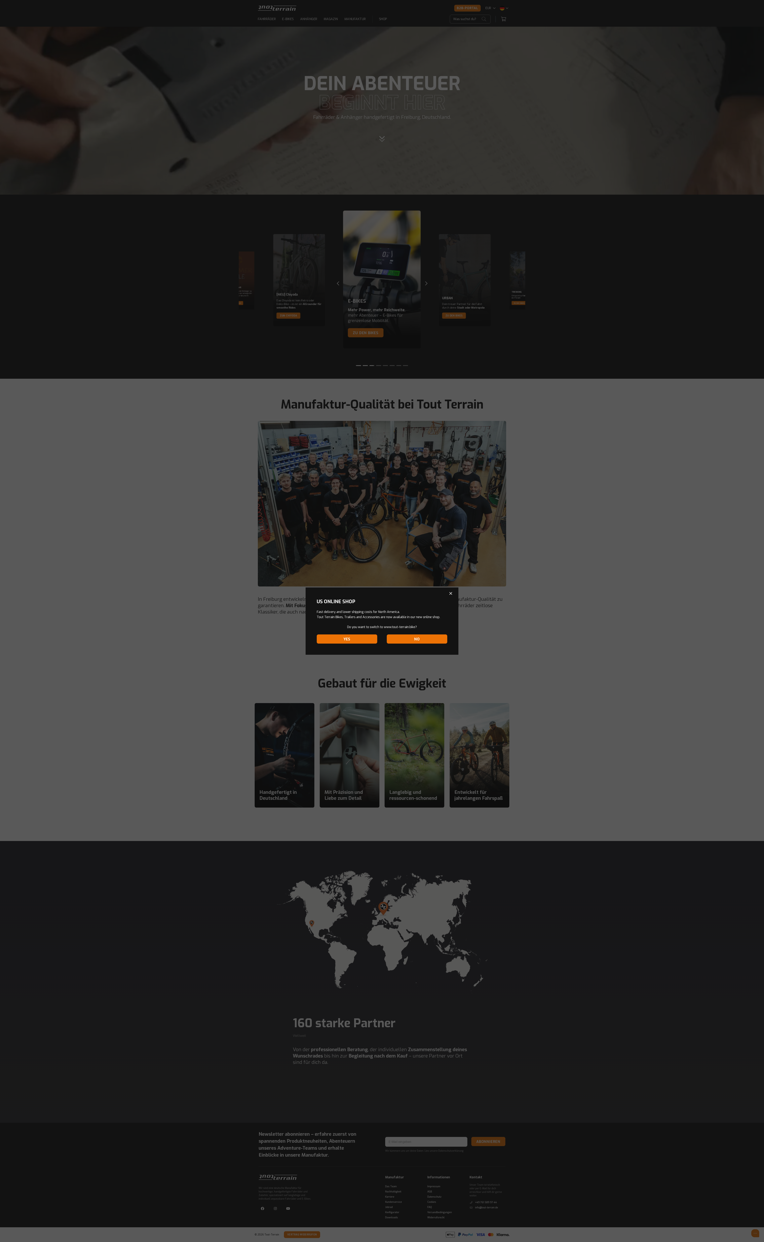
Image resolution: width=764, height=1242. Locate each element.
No (417, 639)
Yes (347, 639)
